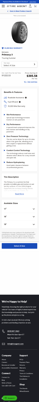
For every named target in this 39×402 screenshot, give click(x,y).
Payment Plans (25, 362)
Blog (3, 380)
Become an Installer (8, 365)
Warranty (23, 368)
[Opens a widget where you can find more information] (9, 398)
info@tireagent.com (15, 344)
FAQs (21, 359)
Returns (22, 365)
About (4, 359)
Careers (4, 362)
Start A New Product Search (21, 11)
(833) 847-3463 (13, 331)
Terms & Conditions (26, 373)
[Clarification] (26, 97)
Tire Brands (23, 388)
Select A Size (19, 246)
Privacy (22, 371)
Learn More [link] (32, 1)
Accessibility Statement (10, 368)
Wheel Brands (24, 391)
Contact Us (6, 377)
